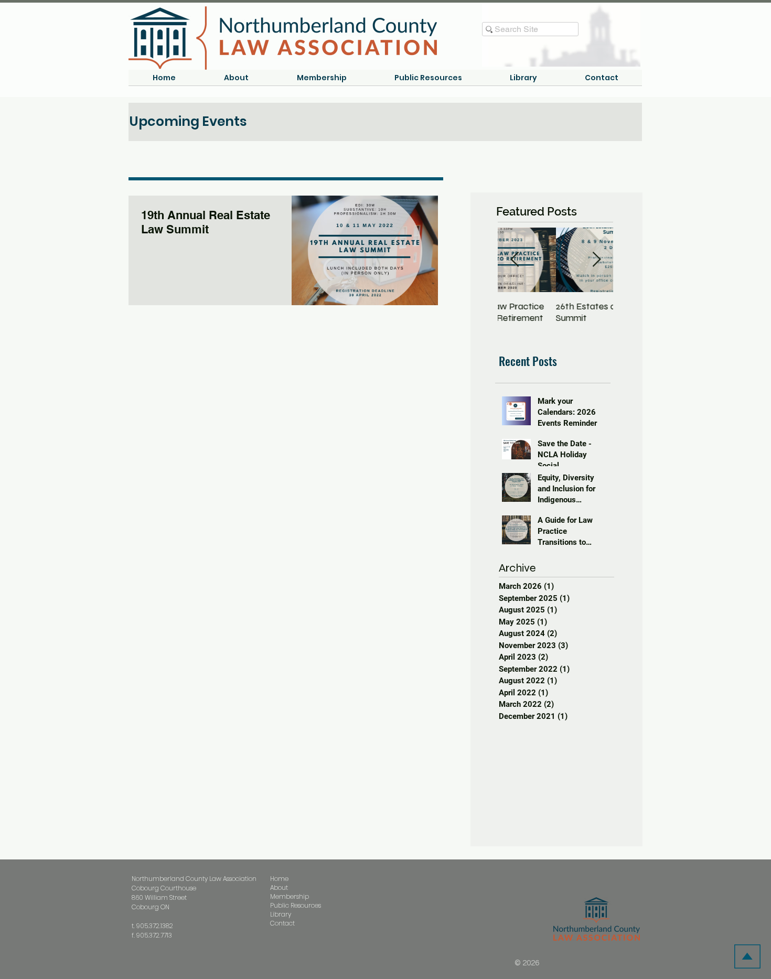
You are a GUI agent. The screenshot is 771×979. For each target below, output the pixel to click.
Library (280, 914)
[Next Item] (596, 260)
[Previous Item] (514, 260)
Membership (289, 896)
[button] (236, 81)
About (279, 887)
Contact (282, 923)
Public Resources (295, 905)
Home (279, 878)
